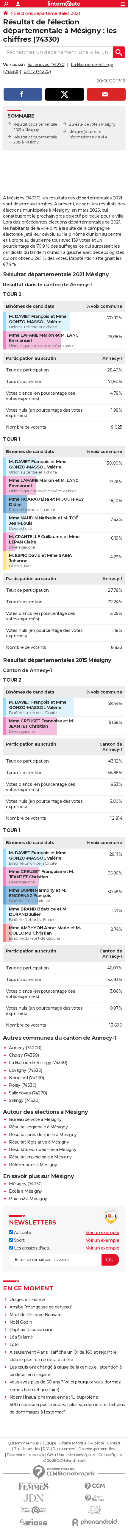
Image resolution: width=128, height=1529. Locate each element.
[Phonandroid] (94, 1522)
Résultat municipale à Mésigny (40, 1157)
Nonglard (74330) (26, 1077)
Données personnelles (96, 1449)
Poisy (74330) (22, 1085)
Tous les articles (27, 1449)
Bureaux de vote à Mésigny (92, 124)
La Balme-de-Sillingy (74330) (38, 1062)
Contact (114, 1443)
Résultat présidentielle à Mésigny (43, 1134)
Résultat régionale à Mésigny (38, 1127)
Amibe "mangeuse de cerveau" (41, 1307)
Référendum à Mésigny (33, 1164)
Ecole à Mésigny (25, 1191)
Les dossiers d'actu (31, 1248)
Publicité (97, 1443)
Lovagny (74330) (25, 1070)
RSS (46, 1449)
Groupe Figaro (110, 1455)
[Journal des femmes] (33, 1486)
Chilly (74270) (37, 71)
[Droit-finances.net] (94, 1498)
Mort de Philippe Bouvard (36, 1314)
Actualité (22, 1232)
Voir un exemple (102, 1232)
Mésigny (76, 131)
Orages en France (27, 1299)
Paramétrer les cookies (25, 1455)
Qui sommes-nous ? (24, 1443)
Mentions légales (81, 1455)
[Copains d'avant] (33, 1510)
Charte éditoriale (72, 1443)
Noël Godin (21, 1322)
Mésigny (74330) (26, 1183)
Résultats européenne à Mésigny (42, 1149)
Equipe (50, 1443)
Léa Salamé (21, 1337)
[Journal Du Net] (33, 1498)
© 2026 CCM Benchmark (64, 1460)
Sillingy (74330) (24, 1100)
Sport (18, 1240)
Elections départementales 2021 (47, 13)
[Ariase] (33, 1522)
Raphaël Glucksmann (32, 1329)
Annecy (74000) (25, 1047)
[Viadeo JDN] (94, 1510)
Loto (14, 1344)
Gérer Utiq (55, 1455)
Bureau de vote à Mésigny (35, 1119)
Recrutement (64, 1449)
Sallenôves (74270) (46, 64)
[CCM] (94, 1486)
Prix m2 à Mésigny (28, 1198)
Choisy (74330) (24, 1055)
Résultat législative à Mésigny (39, 1142)
